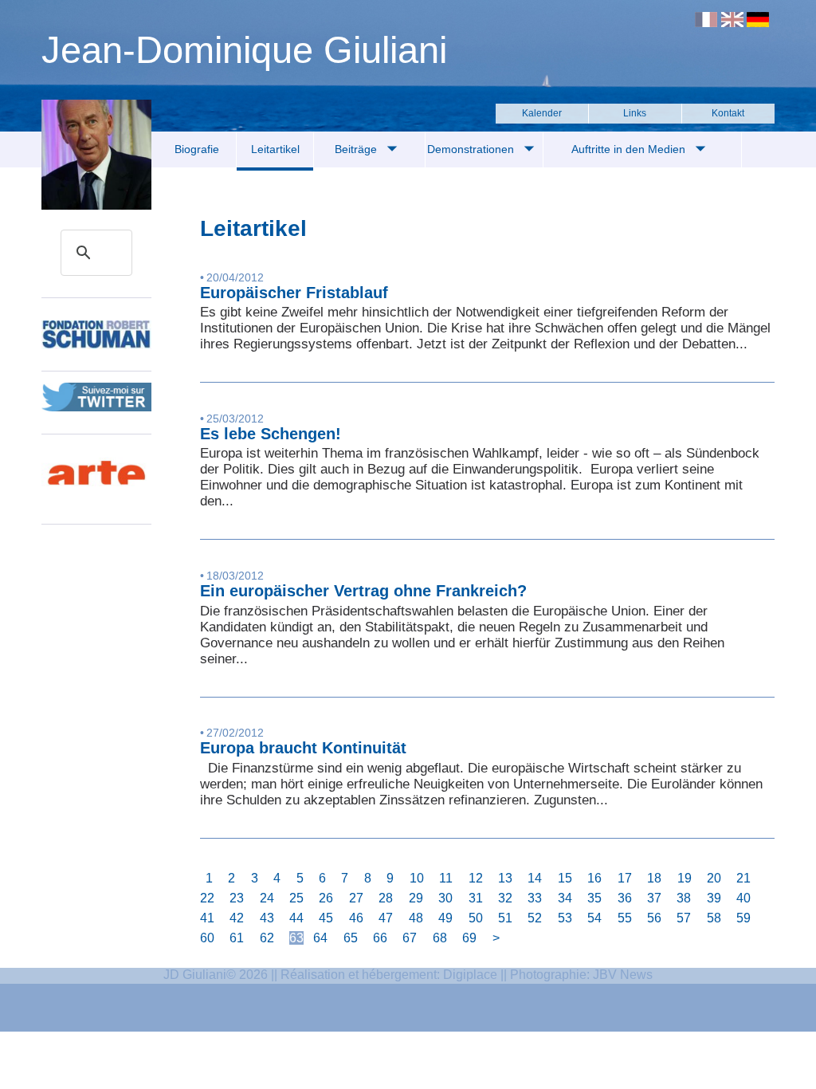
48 (416, 918)
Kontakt (728, 113)
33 (535, 898)
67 (409, 938)
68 (440, 938)
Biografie (197, 149)
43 (267, 918)
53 (565, 918)
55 (625, 918)
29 (416, 898)
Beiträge (357, 149)
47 (386, 918)
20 (714, 878)
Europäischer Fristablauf (294, 292)
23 (237, 898)
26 (326, 898)
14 (535, 878)
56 (654, 918)
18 (654, 878)
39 (714, 898)
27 (356, 898)
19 (684, 878)
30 (445, 898)
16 (594, 878)
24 (267, 898)
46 (356, 918)
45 (326, 918)
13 (505, 878)
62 (267, 938)
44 (296, 918)
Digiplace (470, 974)
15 (565, 878)
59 (743, 918)
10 (417, 878)
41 (207, 918)
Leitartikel (275, 149)
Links (634, 113)
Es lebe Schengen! (270, 433)
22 (207, 898)
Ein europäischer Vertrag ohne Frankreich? (363, 591)
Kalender (542, 113)
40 (743, 898)
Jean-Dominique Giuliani (244, 50)
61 (237, 938)
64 (320, 938)
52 (535, 918)
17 (625, 878)
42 (237, 918)
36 (625, 898)
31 (476, 898)
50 (476, 918)
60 (207, 938)
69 (469, 938)
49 (445, 918)
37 (654, 898)
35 (594, 898)
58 (714, 918)
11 (446, 878)
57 (684, 918)
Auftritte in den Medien (629, 149)
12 (476, 878)
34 (565, 898)
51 (505, 918)
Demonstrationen (472, 149)
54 (594, 918)
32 (505, 898)
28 (386, 898)
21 (743, 878)
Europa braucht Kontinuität (303, 748)
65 (350, 938)
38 (684, 898)
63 (296, 938)
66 (380, 938)
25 (296, 898)
